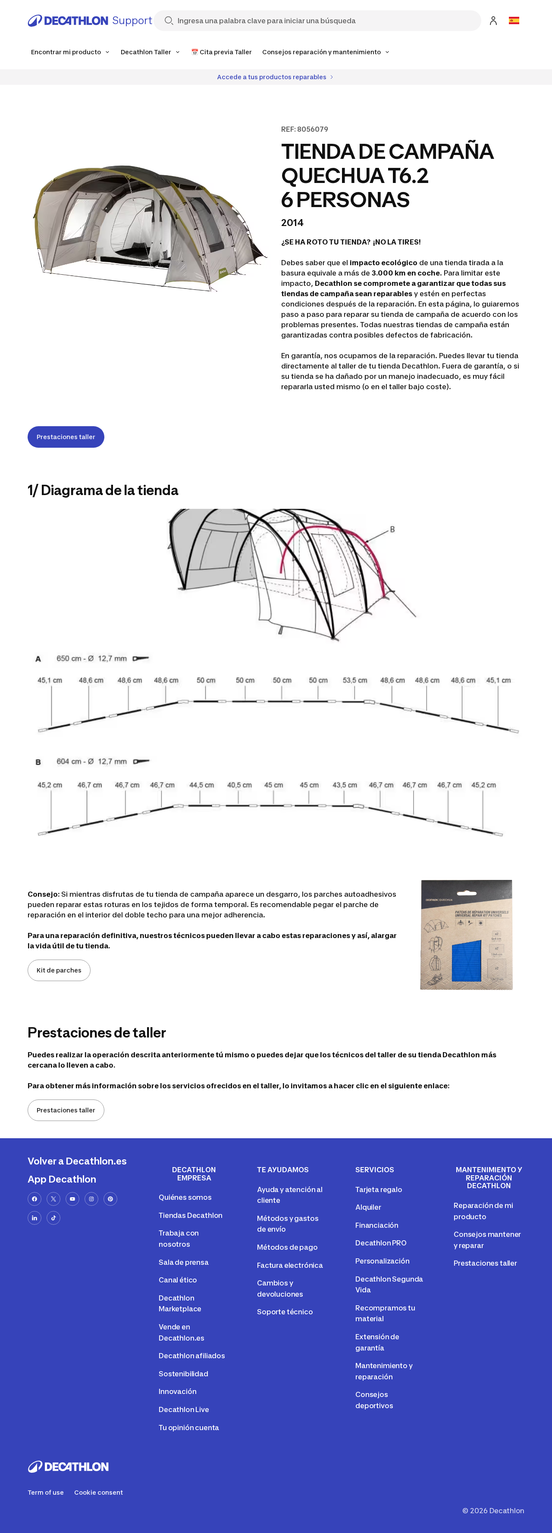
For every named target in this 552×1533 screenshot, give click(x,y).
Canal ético (178, 1280)
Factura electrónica (290, 1265)
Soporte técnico (285, 1311)
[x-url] (53, 1199)
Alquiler (368, 1207)
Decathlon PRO (381, 1243)
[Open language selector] (514, 20)
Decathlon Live (184, 1409)
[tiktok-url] (53, 1218)
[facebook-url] (34, 1199)
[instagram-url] (91, 1199)
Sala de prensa (184, 1262)
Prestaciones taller (66, 436)
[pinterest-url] (110, 1199)
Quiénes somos (185, 1197)
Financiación (376, 1225)
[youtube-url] (72, 1199)
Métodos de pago (287, 1247)
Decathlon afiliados (192, 1355)
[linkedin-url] (34, 1218)
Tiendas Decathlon (191, 1215)
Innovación (177, 1391)
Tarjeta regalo (378, 1189)
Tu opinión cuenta (189, 1427)
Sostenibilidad (183, 1373)
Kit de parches (59, 970)
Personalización (382, 1261)
